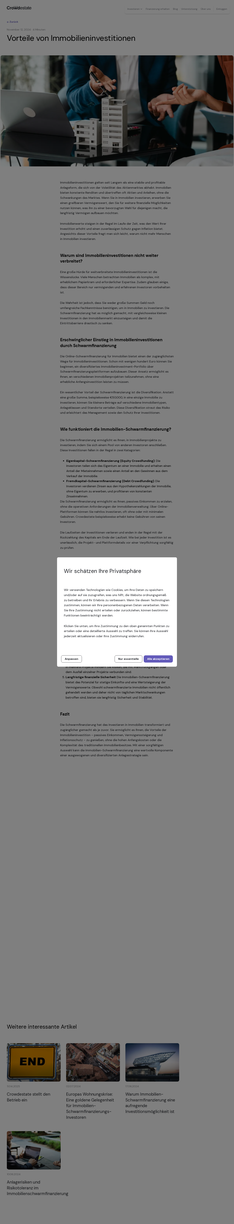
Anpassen (71, 659)
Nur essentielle (128, 659)
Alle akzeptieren (158, 659)
